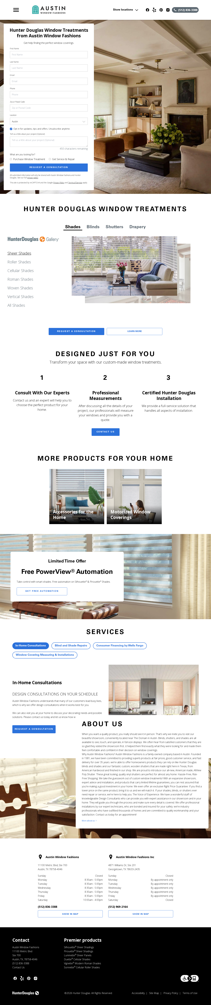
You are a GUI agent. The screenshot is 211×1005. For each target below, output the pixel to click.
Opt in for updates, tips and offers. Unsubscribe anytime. (41, 128)
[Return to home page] (69, 10)
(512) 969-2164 (118, 907)
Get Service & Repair (63, 159)
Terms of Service (75, 182)
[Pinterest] (161, 10)
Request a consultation (34, 729)
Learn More (134, 331)
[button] (16, 10)
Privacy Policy (58, 182)
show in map (70, 913)
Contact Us (106, 432)
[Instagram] (168, 10)
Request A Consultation (76, 331)
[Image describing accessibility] (190, 978)
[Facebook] (147, 10)
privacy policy (32, 177)
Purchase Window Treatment (29, 159)
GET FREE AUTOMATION (42, 591)
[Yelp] (154, 10)
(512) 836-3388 (47, 907)
